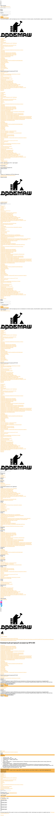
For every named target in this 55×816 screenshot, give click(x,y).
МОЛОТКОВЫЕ (3, 67)
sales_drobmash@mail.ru (5, 6)
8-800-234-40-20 (3, 176)
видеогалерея (3, 42)
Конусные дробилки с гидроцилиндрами (8, 422)
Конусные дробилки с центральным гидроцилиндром (11, 132)
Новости (2, 159)
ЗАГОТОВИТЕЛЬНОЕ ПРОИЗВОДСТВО (8, 83)
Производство (3, 149)
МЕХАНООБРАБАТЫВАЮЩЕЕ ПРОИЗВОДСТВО (10, 84)
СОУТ (1, 245)
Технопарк (2, 233)
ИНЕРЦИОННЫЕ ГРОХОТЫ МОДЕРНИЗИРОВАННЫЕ (11, 60)
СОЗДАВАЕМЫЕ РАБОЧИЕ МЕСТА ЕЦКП (8, 240)
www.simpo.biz (3, 799)
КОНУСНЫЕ (2, 66)
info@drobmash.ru (3, 175)
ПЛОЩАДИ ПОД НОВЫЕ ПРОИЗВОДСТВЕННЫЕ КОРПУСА (12, 244)
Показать (6, 685)
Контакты (2, 296)
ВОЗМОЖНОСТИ (3, 237)
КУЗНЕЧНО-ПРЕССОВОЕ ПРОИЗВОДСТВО (9, 85)
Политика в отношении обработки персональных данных (11, 49)
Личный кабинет (3, 599)
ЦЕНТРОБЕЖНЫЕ (4, 68)
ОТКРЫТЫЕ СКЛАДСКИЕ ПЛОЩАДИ (8, 243)
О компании (2, 92)
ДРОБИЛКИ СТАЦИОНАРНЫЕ (6, 112)
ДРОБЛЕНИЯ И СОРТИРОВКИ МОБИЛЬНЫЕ (9, 115)
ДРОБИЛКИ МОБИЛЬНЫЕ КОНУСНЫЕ (8, 54)
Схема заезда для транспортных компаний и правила (11, 227)
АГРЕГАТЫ (2, 51)
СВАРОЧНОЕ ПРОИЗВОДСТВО (6, 82)
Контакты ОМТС (3, 229)
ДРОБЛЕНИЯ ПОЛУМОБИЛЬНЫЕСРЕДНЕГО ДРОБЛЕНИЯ (12, 119)
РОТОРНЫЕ (2, 65)
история (2, 39)
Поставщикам (3, 226)
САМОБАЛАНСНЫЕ (4, 62)
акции (1, 44)
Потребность (3, 230)
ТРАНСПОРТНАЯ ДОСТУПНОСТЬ (7, 236)
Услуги (1, 145)
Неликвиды (2, 228)
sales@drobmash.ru (4, 163)
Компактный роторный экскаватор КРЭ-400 (9, 639)
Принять (2, 815)
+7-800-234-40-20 (3, 160)
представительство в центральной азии (8, 45)
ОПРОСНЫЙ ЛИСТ (4, 72)
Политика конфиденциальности (6, 46)
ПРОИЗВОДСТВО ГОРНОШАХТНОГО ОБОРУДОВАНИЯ (11, 86)
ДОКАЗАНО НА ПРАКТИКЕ (5, 144)
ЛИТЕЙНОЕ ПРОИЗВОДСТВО (6, 81)
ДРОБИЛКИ (2, 63)
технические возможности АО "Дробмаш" (8, 43)
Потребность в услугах (5, 231)
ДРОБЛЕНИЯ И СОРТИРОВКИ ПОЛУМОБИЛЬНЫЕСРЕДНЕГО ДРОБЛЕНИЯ (16, 118)
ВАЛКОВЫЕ (2, 58)
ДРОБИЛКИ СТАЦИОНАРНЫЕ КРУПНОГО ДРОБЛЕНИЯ (11, 113)
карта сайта (2, 797)
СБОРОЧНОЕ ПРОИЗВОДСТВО (6, 80)
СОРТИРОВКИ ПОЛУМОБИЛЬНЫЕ (7, 120)
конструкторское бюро (4, 77)
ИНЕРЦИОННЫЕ (3, 59)
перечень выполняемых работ (6, 78)
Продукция (2, 104)
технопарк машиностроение (6, 76)
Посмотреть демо (4, 800)
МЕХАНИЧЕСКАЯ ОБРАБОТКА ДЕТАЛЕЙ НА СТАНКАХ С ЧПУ (13, 87)
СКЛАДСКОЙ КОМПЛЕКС (5, 242)
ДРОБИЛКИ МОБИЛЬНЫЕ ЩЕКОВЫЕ (8, 52)
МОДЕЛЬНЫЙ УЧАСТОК (5, 88)
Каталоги (2, 70)
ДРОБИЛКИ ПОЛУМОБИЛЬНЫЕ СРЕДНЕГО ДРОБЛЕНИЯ (12, 111)
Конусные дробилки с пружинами (7, 131)
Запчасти (2, 69)
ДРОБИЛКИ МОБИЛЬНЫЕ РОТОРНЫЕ (8, 53)
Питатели (2, 73)
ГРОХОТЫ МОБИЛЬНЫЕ (5, 56)
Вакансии (2, 209)
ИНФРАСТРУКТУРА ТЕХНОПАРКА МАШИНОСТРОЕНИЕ (12, 235)
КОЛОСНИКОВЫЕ (4, 61)
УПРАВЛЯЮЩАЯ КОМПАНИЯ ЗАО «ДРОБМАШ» (10, 234)
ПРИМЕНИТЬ (3, 684)
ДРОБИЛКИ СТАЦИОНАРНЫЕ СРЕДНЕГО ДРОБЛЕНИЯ (12, 114)
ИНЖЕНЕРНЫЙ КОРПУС (5, 241)
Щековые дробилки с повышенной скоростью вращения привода (13, 137)
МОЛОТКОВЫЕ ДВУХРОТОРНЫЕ (7, 134)
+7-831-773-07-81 (3, 164)
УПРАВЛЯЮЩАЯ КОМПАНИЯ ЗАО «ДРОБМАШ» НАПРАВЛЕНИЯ (13, 239)
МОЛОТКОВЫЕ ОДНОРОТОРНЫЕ (7, 135)
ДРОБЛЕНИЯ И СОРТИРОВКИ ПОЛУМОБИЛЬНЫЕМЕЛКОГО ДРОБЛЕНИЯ (15, 117)
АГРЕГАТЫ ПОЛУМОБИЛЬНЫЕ (6, 55)
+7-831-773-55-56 (3, 166)
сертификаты (3, 40)
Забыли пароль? (3, 15)
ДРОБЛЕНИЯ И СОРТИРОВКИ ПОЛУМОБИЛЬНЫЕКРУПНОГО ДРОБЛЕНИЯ (16, 116)
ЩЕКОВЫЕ (2, 64)
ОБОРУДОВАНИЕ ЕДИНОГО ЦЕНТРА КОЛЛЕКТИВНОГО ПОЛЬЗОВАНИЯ (15, 238)
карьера (2, 41)
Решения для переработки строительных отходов (10, 74)
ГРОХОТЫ (2, 57)
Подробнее (2, 755)
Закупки (2, 101)
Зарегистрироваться (4, 307)
